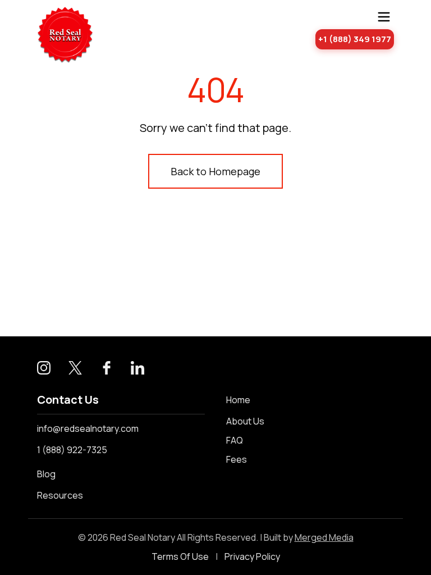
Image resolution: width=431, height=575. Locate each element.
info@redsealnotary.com (88, 428)
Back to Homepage (215, 171)
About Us (245, 421)
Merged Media (324, 537)
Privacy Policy (252, 556)
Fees (236, 459)
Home (238, 400)
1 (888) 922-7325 (72, 450)
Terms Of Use (180, 556)
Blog (46, 474)
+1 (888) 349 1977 (354, 39)
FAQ (234, 440)
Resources (60, 495)
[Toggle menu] (384, 17)
